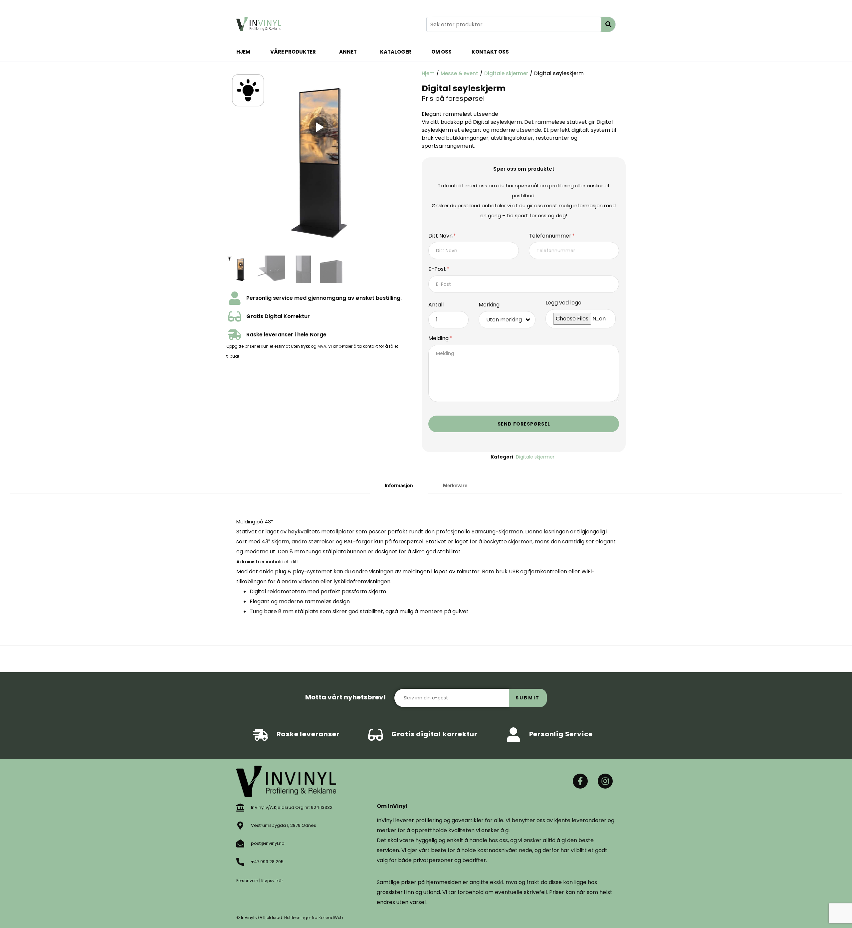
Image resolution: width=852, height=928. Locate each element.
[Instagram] (605, 781)
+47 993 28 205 (267, 861)
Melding (439, 338)
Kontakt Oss (490, 51)
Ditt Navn (441, 236)
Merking (489, 304)
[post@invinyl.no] (240, 843)
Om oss (441, 51)
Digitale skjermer (506, 73)
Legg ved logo (563, 302)
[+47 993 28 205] (240, 862)
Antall (436, 304)
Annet (348, 51)
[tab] (399, 485)
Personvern (247, 880)
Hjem (243, 51)
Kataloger (395, 51)
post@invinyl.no (268, 843)
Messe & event (459, 73)
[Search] (608, 24)
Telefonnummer (551, 236)
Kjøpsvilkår (272, 880)
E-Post (437, 269)
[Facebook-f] (580, 781)
